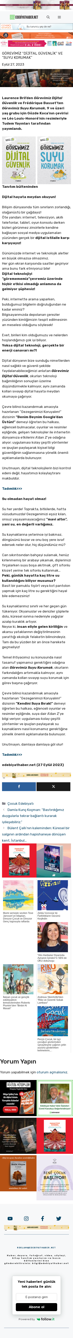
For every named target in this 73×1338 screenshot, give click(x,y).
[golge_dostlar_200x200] (53, 876)
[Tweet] (53, 786)
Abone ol (36, 1307)
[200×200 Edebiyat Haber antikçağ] (18, 1153)
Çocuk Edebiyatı (21, 804)
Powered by (27, 1319)
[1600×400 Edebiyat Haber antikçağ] (36, 86)
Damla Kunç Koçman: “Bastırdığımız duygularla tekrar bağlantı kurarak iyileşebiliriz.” (33, 816)
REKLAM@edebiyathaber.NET (36, 1248)
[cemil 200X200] (54, 1115)
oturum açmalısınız (52, 1072)
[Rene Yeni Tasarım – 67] (54, 1199)
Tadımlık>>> (12, 489)
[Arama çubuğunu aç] (48, 17)
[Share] (19, 786)
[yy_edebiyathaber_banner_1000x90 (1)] (36, 777)
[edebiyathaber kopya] (36, 38)
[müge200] (18, 1115)
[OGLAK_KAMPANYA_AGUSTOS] (19, 876)
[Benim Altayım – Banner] (18, 1190)
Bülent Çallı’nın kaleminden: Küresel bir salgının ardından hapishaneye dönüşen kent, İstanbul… (36, 834)
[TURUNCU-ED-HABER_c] (36, 28)
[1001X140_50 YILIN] (36, 9)
